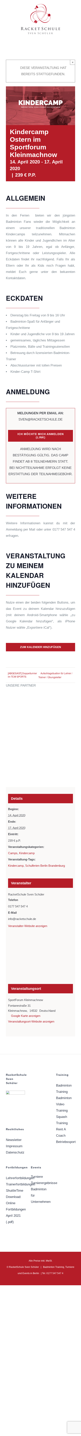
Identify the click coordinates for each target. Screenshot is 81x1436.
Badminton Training (64, 1089)
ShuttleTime (14, 1190)
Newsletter (14, 1140)
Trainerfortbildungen (15, 1184)
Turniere (37, 1177)
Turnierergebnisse (40, 1183)
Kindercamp (27, 853)
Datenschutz (15, 1152)
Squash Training (62, 1120)
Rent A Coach (61, 1132)
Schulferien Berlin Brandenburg (45, 865)
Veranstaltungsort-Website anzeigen (31, 1021)
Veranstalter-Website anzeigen (27, 926)
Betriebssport (65, 1142)
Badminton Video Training (64, 1104)
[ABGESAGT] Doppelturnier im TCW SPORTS (22, 675)
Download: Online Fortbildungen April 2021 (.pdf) (15, 1209)
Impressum (14, 1146)
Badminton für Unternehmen (40, 1195)
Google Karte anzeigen (25, 1015)
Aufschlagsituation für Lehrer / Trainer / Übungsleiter (55, 675)
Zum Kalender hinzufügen (40, 647)
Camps (12, 853)
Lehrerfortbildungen (15, 1178)
